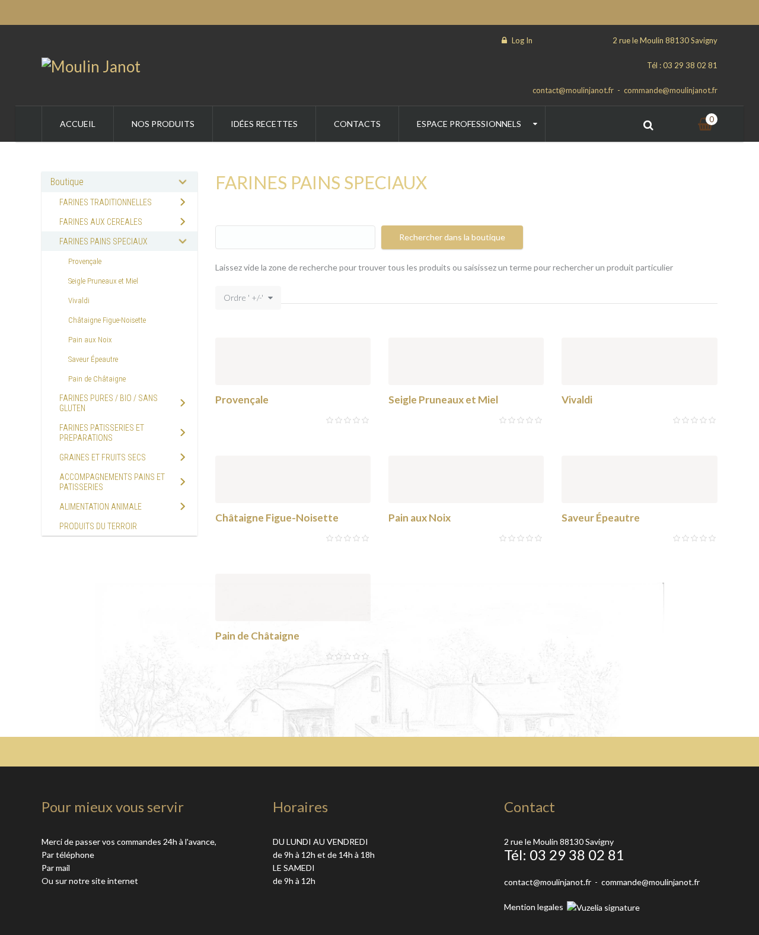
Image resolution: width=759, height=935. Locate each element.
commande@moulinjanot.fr (670, 90)
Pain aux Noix (419, 517)
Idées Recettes (264, 124)
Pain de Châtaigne (257, 635)
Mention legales (533, 907)
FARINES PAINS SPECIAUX (103, 241)
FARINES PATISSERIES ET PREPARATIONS (101, 433)
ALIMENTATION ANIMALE (100, 506)
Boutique (67, 181)
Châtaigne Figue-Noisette (277, 517)
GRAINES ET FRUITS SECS (102, 457)
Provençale (242, 399)
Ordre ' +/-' (243, 297)
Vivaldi (577, 399)
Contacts (357, 124)
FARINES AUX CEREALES (100, 222)
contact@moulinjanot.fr (573, 90)
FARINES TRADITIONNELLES (105, 202)
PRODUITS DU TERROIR (98, 526)
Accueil (77, 124)
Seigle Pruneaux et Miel (443, 399)
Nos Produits (163, 124)
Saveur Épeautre (601, 517)
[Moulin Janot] (91, 65)
